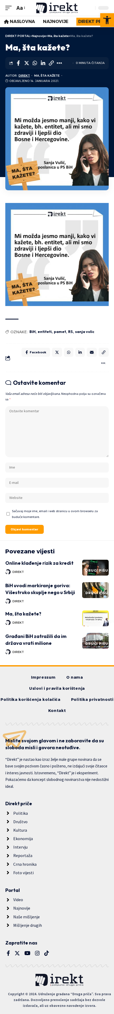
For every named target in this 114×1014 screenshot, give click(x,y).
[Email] (92, 352)
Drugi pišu (96, 570)
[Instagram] (37, 953)
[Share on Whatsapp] (34, 63)
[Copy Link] (51, 63)
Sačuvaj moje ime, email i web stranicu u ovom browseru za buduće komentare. (55, 513)
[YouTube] (27, 953)
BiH (32, 331)
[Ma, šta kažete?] (95, 618)
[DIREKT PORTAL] (57, 8)
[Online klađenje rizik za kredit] (95, 568)
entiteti (45, 331)
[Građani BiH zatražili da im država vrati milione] (95, 641)
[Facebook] (8, 953)
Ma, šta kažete (47, 75)
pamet (60, 331)
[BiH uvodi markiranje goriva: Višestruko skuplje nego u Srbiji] (95, 590)
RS (70, 331)
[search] (90, 8)
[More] (59, 63)
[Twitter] (17, 953)
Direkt (24, 75)
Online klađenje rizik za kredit (39, 563)
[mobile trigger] (9, 8)
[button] (107, 20)
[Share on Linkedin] (43, 63)
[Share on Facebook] (18, 63)
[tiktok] (46, 953)
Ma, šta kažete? (23, 614)
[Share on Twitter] (26, 63)
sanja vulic (84, 331)
